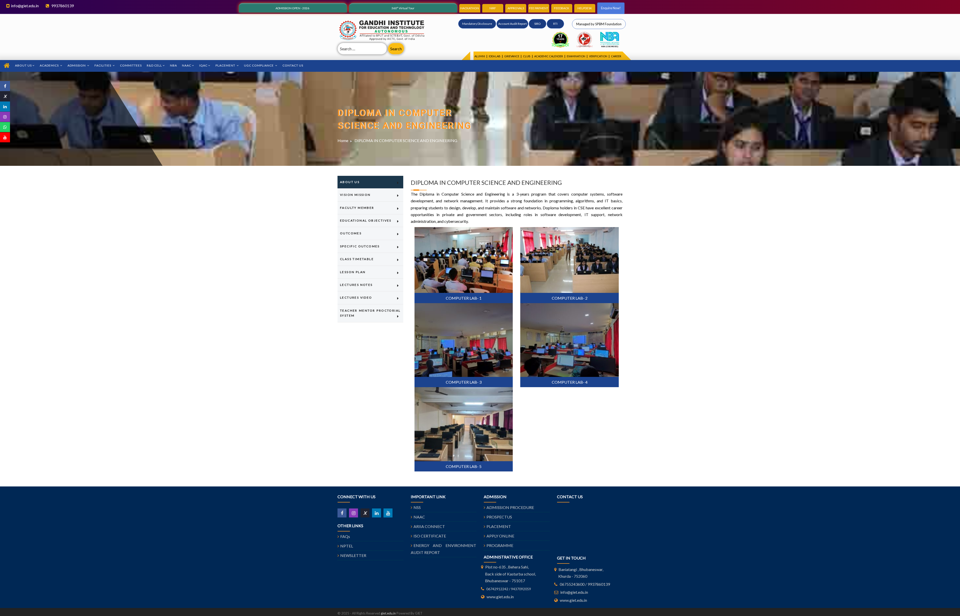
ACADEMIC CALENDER (548, 56)
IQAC (203, 65)
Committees (131, 65)
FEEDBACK (561, 8)
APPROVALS (516, 8)
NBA (173, 65)
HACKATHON (469, 8)
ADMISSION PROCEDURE (510, 507)
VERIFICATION (598, 56)
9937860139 (62, 5)
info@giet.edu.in (25, 5)
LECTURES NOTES (356, 285)
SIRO (537, 24)
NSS (417, 507)
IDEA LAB (494, 56)
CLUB (526, 56)
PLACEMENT (498, 526)
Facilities (103, 65)
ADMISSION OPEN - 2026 (292, 8)
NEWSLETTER (353, 555)
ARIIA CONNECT (429, 526)
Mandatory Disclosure (477, 24)
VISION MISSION (355, 195)
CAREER (616, 56)
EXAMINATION (576, 56)
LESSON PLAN (353, 272)
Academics (50, 65)
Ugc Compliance (259, 65)
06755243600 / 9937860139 (585, 584)
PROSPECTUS (499, 516)
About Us (23, 65)
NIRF (493, 8)
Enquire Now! (611, 8)
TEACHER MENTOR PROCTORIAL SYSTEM (370, 313)
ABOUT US (350, 182)
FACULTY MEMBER (357, 208)
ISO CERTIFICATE (430, 535)
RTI (555, 24)
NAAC (186, 65)
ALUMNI (479, 56)
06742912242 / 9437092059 (508, 589)
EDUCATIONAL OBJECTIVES (366, 220)
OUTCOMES (351, 233)
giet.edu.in (388, 613)
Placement (226, 65)
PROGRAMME (499, 545)
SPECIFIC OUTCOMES (360, 246)
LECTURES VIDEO (356, 297)
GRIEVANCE (511, 56)
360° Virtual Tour (403, 8)
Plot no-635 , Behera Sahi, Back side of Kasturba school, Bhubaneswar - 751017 (510, 573)
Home (343, 140)
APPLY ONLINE (500, 535)
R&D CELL (154, 65)
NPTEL (346, 545)
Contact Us (292, 65)
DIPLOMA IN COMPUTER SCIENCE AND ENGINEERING (405, 140)
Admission (77, 65)
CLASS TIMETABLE (357, 259)
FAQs (345, 536)
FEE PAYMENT (538, 8)
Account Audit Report (512, 24)
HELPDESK (585, 8)
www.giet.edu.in (500, 596)
